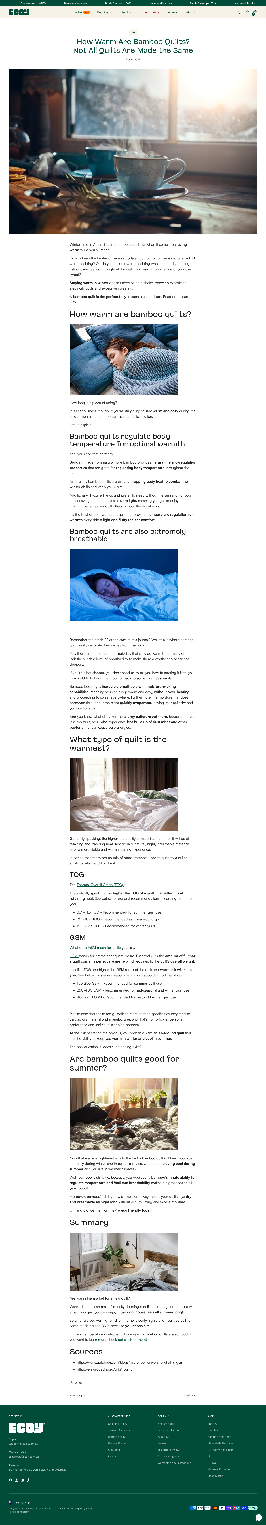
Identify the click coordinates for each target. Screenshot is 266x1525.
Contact (113, 1456)
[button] (258, 1517)
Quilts (211, 1456)
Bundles (213, 1430)
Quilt (133, 32)
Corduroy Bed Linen (220, 1449)
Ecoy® (31, 1508)
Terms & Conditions (120, 1430)
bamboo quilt (107, 416)
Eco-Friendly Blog (169, 1430)
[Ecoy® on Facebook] (11, 1480)
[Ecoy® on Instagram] (17, 1480)
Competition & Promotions (174, 1463)
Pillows (212, 1463)
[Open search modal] (240, 12)
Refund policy (116, 1436)
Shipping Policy (117, 1423)
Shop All (213, 1423)
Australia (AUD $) (21, 1502)
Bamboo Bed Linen (219, 1436)
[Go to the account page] (247, 12)
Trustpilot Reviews (169, 1449)
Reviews (163, 1443)
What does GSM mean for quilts (95, 947)
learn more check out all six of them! (117, 1339)
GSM (74, 956)
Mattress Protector (219, 1469)
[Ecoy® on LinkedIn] (22, 1480)
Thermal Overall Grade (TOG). (100, 884)
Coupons (114, 1449)
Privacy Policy (117, 1443)
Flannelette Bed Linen (221, 1443)
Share (78, 1382)
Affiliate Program (168, 1456)
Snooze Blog (166, 1423)
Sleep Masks (215, 1476)
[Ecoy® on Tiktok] (28, 1480)
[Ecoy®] (20, 12)
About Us (163, 1436)
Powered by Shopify (19, 1511)
